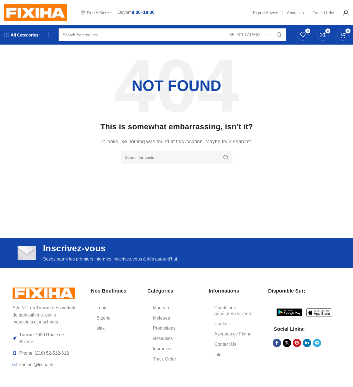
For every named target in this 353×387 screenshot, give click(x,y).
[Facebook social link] (277, 343)
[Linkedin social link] (307, 343)
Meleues (161, 318)
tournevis (162, 348)
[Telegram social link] (317, 343)
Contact (222, 323)
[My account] (346, 12)
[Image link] (44, 292)
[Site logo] (35, 12)
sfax (101, 328)
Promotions (164, 328)
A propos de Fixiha (232, 334)
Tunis (102, 307)
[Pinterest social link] (297, 343)
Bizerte (104, 318)
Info (218, 354)
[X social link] (287, 343)
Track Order (164, 359)
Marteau (161, 307)
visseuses (163, 338)
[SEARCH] (279, 34)
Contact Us (225, 344)
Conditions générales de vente (233, 310)
